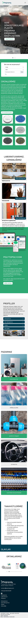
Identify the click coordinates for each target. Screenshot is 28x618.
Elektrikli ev (14, 379)
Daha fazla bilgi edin (20, 178)
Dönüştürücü (7, 318)
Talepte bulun (9, 39)
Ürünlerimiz (4, 595)
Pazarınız (3, 598)
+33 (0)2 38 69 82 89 (6, 590)
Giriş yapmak (8, 283)
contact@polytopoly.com (7, 588)
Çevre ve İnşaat (14, 436)
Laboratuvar (4, 596)
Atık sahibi (6, 328)
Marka (6, 325)
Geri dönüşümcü (8, 322)
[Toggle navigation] (25, 2)
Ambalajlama (14, 407)
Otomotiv (14, 464)
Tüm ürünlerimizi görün (7, 112)
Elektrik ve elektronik (14, 492)
